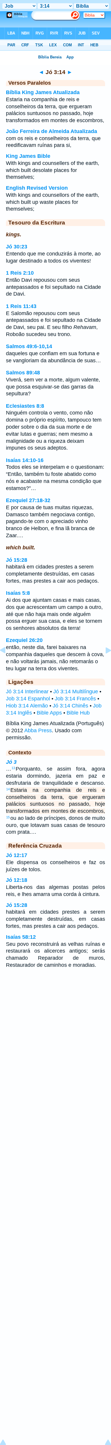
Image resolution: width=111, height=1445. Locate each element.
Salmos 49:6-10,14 (29, 346)
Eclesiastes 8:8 (25, 406)
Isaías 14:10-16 (25, 460)
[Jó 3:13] (7, 663)
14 (8, 789)
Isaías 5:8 (18, 593)
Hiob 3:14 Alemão (27, 706)
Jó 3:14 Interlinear (27, 691)
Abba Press (38, 730)
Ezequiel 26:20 (24, 640)
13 (13, 768)
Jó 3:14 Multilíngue (75, 691)
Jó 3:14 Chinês (70, 706)
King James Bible (28, 156)
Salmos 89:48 (23, 373)
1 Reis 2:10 (20, 273)
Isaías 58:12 (21, 937)
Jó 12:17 (16, 855)
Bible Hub (78, 713)
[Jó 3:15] (103, 663)
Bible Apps (49, 713)
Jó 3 (11, 762)
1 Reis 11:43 (21, 306)
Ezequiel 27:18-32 (28, 500)
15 (8, 817)
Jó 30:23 (16, 247)
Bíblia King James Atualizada (43, 92)
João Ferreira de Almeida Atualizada (51, 131)
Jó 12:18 (16, 880)
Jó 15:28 (16, 560)
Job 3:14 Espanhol (28, 699)
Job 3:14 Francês (75, 699)
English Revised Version (37, 188)
